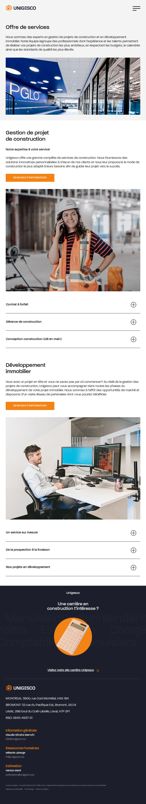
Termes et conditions (42, 789)
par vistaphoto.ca (73, 785)
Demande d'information (30, 177)
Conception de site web (87, 785)
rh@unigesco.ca (15, 757)
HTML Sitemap (29, 789)
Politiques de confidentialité (14, 789)
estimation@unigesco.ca (20, 775)
